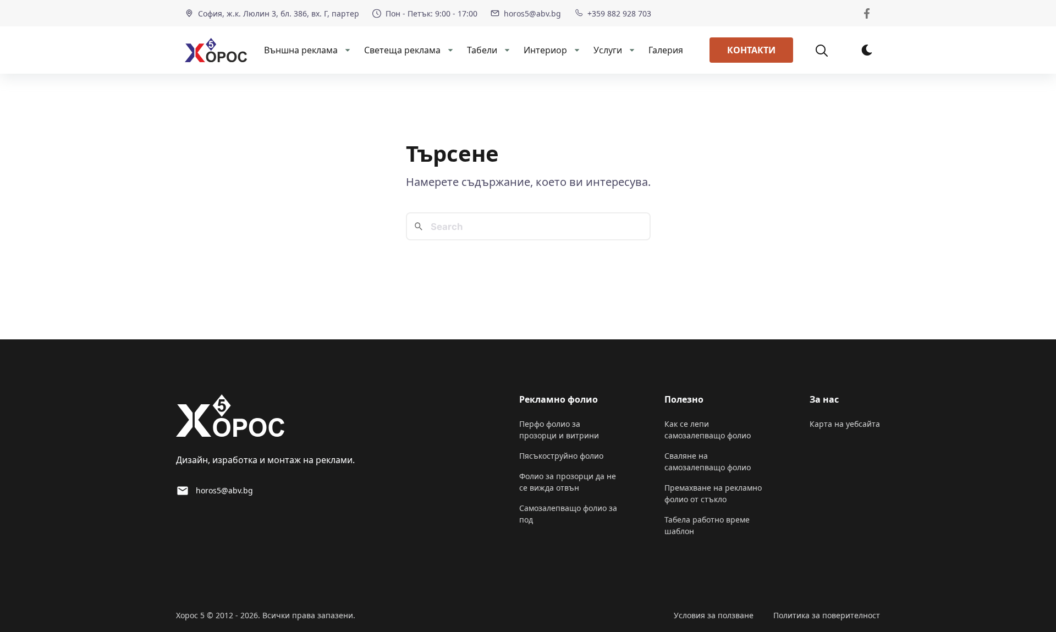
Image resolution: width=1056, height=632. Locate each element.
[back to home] (216, 50)
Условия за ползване (714, 615)
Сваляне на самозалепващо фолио (707, 461)
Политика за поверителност (826, 615)
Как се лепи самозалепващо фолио (707, 430)
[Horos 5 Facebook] (867, 13)
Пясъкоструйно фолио (561, 455)
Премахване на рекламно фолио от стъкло (713, 493)
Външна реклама (301, 50)
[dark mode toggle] (867, 50)
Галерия (665, 50)
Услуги (607, 50)
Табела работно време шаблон (707, 525)
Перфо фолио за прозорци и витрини (559, 430)
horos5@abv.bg (532, 13)
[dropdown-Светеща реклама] (449, 50)
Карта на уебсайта (845, 424)
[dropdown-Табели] (506, 50)
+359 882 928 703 (619, 13)
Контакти (751, 50)
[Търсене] (827, 50)
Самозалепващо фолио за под (568, 514)
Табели (482, 50)
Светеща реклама (402, 50)
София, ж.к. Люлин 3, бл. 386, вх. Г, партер (278, 13)
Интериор (545, 50)
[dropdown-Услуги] (630, 50)
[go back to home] (230, 417)
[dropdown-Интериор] (575, 50)
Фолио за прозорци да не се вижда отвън (567, 482)
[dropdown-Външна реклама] (346, 50)
